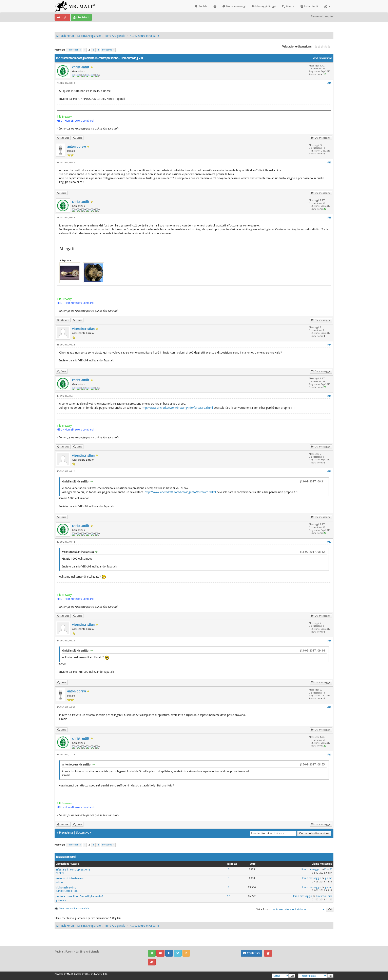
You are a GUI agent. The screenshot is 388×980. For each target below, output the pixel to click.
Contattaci (253, 953)
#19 (329, 707)
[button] (327, 6)
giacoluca (61, 900)
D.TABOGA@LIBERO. (67, 891)
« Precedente (74, 49)
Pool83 (60, 873)
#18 (329, 640)
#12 (329, 162)
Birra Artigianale (115, 35)
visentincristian (83, 329)
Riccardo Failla (324, 896)
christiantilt (80, 67)
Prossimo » (108, 49)
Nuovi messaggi (235, 6)
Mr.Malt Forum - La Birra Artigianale (78, 35)
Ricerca (289, 6)
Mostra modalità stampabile (74, 908)
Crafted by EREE (82, 974)
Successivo (82, 832)
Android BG (101, 974)
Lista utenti (310, 6)
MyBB (70, 974)
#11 (329, 83)
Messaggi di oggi (265, 6)
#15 (329, 396)
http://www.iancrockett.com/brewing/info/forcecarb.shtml (177, 407)
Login (63, 17)
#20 (329, 754)
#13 (329, 217)
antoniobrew (76, 146)
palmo (59, 882)
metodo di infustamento (70, 878)
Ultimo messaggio (310, 869)
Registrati (83, 17)
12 (228, 896)
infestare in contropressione (73, 869)
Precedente (66, 832)
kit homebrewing (66, 887)
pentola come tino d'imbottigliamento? (79, 896)
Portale (202, 6)
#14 (329, 344)
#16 (329, 471)
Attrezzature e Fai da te (144, 35)
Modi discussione (322, 58)
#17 (329, 542)
